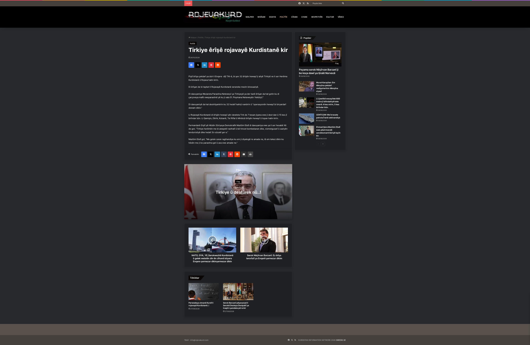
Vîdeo (341, 17)
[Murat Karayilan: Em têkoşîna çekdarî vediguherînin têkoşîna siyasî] (306, 86)
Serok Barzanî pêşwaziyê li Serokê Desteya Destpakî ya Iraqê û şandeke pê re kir (236, 305)
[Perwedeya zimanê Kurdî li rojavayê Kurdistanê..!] (204, 291)
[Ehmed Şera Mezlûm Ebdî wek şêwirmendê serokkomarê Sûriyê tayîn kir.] (306, 131)
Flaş (238, 181)
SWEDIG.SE (341, 340)
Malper (250, 17)
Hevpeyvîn (316, 17)
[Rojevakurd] (214, 17)
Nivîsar (261, 17)
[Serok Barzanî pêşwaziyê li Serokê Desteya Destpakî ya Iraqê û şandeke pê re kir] (238, 291)
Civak (304, 17)
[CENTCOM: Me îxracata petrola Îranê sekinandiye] (306, 118)
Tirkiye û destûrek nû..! (238, 192)
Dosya (272, 17)
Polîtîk (283, 17)
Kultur (330, 17)
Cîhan (294, 17)
